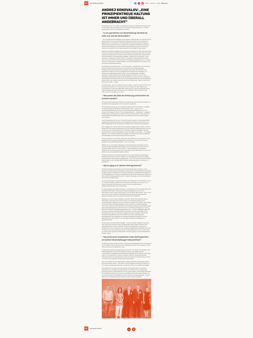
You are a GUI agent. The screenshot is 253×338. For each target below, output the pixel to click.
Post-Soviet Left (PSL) (96, 3)
